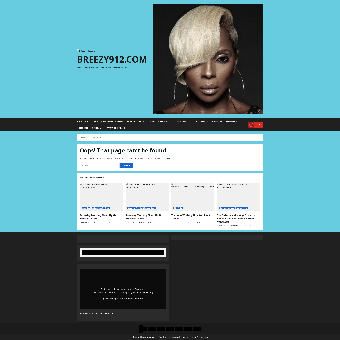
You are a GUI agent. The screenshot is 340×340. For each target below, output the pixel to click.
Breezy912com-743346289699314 (96, 313)
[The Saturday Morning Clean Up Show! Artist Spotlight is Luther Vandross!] (238, 197)
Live (258, 124)
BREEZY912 (85, 222)
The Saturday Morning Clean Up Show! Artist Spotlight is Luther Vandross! (236, 218)
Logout (83, 128)
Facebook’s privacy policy (130, 292)
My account (180, 121)
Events (131, 121)
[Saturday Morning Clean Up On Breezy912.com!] (101, 197)
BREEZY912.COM (112, 59)
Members (231, 121)
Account (97, 128)
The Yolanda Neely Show (108, 121)
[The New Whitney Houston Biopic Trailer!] (192, 197)
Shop (142, 121)
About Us (82, 121)
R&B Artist (178, 208)
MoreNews (187, 336)
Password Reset (115, 128)
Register (217, 121)
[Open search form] (245, 124)
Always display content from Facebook (124, 298)
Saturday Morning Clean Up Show (95, 208)
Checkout (163, 121)
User (194, 121)
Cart (151, 121)
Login (204, 121)
